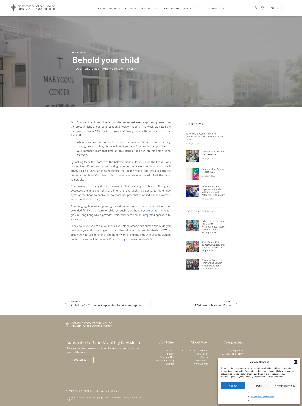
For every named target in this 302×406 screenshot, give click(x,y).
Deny (259, 385)
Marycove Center (148, 210)
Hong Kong (109, 69)
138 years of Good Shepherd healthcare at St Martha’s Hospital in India (205, 136)
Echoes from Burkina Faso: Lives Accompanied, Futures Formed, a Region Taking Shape (214, 226)
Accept (233, 385)
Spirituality (127, 69)
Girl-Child (92, 69)
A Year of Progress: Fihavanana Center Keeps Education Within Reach (212, 264)
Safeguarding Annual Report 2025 (213, 170)
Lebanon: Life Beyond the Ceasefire (213, 153)
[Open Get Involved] (223, 8)
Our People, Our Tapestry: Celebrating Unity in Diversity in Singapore (213, 246)
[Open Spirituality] (157, 8)
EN (272, 8)
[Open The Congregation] (119, 8)
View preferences (285, 385)
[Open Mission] (135, 8)
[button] (295, 362)
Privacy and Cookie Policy (262, 396)
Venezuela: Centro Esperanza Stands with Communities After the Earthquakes (213, 190)
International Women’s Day (109, 239)
